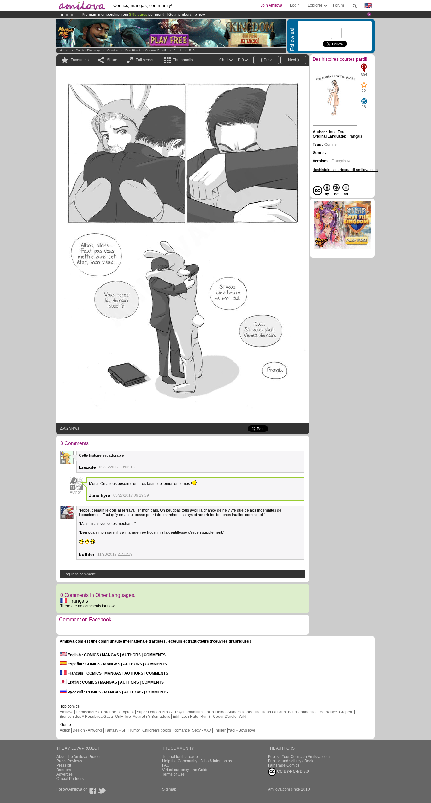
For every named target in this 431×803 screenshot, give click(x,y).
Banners (63, 770)
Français (77, 601)
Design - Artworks (88, 730)
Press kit (63, 765)
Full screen (145, 60)
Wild (242, 716)
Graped (345, 712)
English (74, 655)
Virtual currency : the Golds (185, 770)
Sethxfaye (328, 712)
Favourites (80, 60)
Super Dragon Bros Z (155, 712)
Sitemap (169, 789)
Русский (75, 692)
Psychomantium (189, 712)
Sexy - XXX (201, 730)
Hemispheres (87, 712)
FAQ (165, 765)
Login (295, 5)
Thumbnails (183, 60)
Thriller (220, 730)
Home (64, 50)
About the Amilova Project (78, 756)
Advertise (64, 774)
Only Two (123, 716)
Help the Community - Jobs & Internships (197, 761)
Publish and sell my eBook (290, 761)
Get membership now (186, 14)
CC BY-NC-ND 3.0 (292, 771)
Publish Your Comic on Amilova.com (299, 756)
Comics (112, 50)
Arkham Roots (239, 712)
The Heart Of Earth (270, 712)
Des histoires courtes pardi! (145, 50)
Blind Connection (303, 712)
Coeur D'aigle (225, 716)
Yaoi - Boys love (241, 730)
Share (112, 60)
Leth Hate (189, 716)
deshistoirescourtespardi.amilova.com (345, 170)
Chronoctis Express (117, 712)
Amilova (67, 712)
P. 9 (192, 50)
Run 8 (205, 716)
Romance (181, 730)
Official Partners (70, 778)
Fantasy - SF (115, 730)
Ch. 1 (177, 50)
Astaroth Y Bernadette (151, 716)
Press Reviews (69, 761)
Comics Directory (88, 50)
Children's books (156, 730)
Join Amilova (271, 5)
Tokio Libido (215, 712)
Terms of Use (173, 774)
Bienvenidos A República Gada (86, 716)
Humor (134, 730)
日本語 (73, 682)
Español (74, 664)
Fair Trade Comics (283, 765)
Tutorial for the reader (180, 756)
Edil (176, 716)
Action (65, 730)
